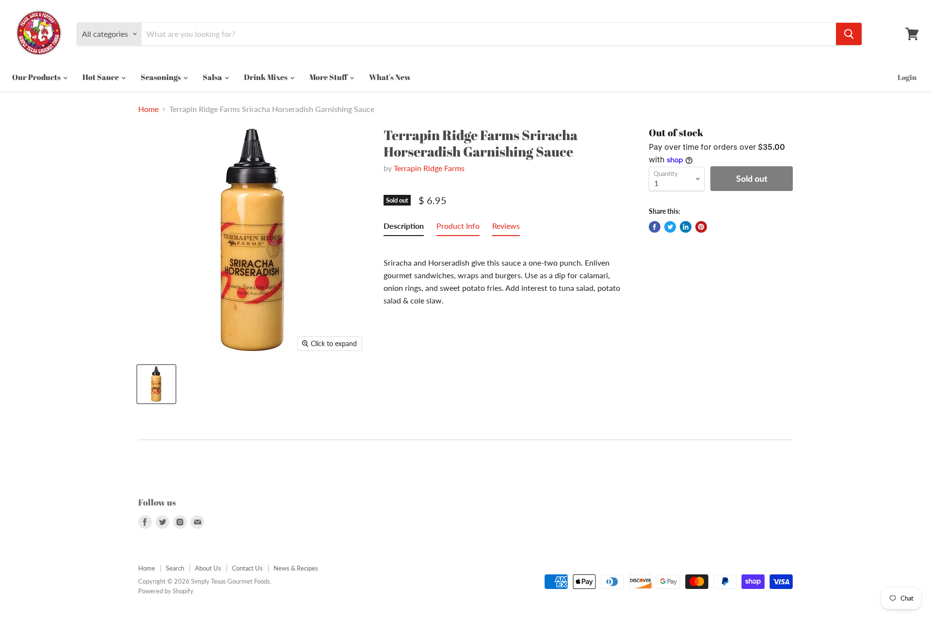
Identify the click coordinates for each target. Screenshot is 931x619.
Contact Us (247, 568)
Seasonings (161, 77)
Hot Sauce (101, 77)
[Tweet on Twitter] (670, 227)
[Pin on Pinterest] (701, 227)
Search (175, 568)
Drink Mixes (266, 77)
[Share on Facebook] (654, 227)
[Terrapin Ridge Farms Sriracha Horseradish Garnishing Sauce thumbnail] (156, 384)
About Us (208, 568)
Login (907, 77)
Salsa (213, 77)
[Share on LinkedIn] (685, 227)
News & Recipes (295, 568)
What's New (390, 77)
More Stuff (329, 77)
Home (148, 109)
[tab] (404, 228)
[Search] (849, 34)
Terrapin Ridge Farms (429, 168)
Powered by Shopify (165, 591)
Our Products (37, 77)
